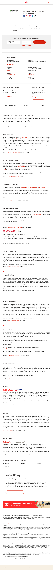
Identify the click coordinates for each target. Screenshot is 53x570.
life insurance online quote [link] (14, 355)
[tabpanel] (26, 68)
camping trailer (31, 187)
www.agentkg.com (11, 74)
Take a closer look (7, 348)
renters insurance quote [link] (13, 266)
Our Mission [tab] (26, 105)
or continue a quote (26, 45)
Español (3, 2)
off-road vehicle (42, 187)
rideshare (37, 138)
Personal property (37, 214)
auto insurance (23, 137)
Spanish (8, 70)
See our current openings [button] (15, 492)
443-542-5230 (31, 74)
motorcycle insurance (30, 168)
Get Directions (10, 64)
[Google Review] (27, 16)
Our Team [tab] (42, 105)
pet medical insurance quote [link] (14, 454)
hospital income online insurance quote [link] (17, 378)
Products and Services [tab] (10, 105)
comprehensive (24, 138)
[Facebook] (24, 16)
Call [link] (3, 200)
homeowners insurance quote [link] (15, 227)
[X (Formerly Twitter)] (35, 16)
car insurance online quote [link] (14, 152)
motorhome (24, 187)
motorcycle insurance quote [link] (14, 176)
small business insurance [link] (13, 320)
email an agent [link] (9, 200)
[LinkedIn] (32, 16)
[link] (23, 28)
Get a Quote (39, 42)
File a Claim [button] (9, 96)
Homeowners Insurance (8, 213)
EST (35, 67)
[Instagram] (30, 16)
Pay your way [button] (38, 97)
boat (36, 187)
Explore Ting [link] (6, 240)
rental (31, 138)
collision (16, 138)
